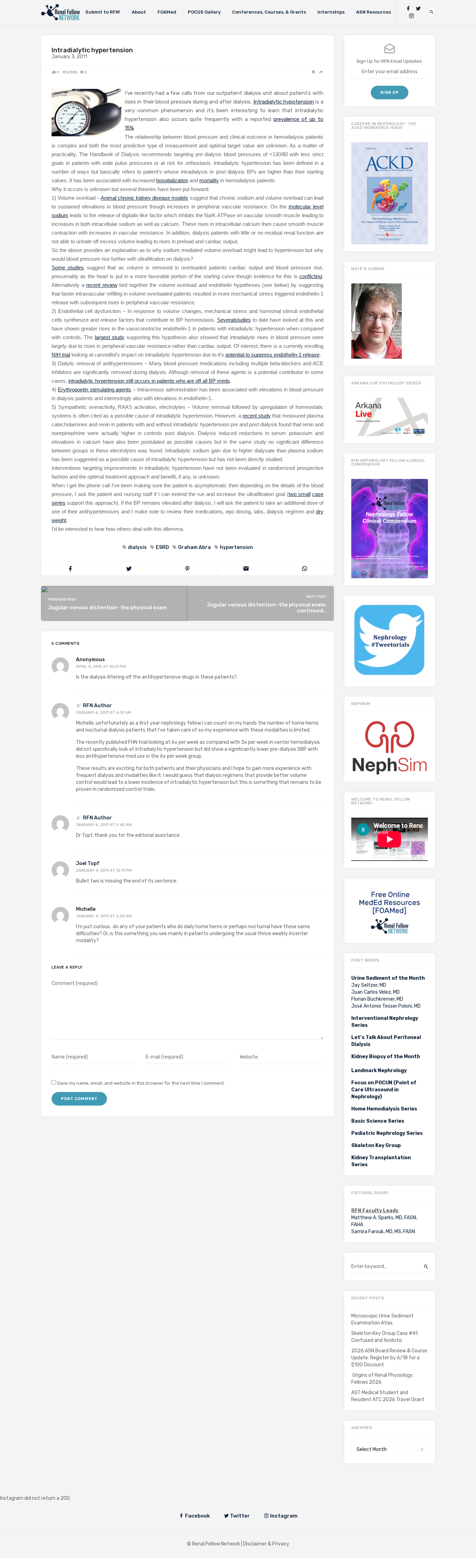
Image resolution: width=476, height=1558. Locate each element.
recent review (101, 285)
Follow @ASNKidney (41, 1488)
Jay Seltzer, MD (368, 985)
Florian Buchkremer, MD (377, 999)
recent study (257, 416)
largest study (110, 337)
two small (299, 494)
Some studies (68, 267)
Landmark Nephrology (379, 1071)
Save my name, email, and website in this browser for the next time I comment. (141, 1083)
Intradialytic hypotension (283, 102)
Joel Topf (88, 863)
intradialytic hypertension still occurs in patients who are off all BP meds (149, 381)
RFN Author (97, 706)
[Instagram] (411, 16)
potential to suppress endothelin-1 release (272, 355)
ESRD (162, 547)
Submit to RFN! (102, 12)
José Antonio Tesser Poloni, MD (386, 1006)
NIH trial (61, 355)
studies (243, 320)
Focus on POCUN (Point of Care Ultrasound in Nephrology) (383, 1090)
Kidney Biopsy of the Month (385, 1057)
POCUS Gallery (204, 12)
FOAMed (167, 12)
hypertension (236, 547)
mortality (209, 180)
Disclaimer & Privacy (266, 1544)
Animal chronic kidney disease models (144, 198)
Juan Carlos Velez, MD (375, 992)
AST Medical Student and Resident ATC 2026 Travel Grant (387, 1396)
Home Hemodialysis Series (384, 1109)
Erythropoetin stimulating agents (94, 389)
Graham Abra (194, 547)
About (139, 12)
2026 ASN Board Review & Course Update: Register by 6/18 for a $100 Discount (389, 1358)
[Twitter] (418, 8)
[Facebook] (408, 8)
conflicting (310, 276)
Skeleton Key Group (376, 1145)
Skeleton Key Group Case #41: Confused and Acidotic (385, 1336)
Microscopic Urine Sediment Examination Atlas (382, 1319)
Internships (331, 12)
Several (226, 320)
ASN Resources (373, 12)
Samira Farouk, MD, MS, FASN (383, 1232)
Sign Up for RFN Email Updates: (389, 61)
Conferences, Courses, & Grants (269, 12)
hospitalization (172, 180)
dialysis (137, 547)
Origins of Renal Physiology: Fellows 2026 (382, 1378)
